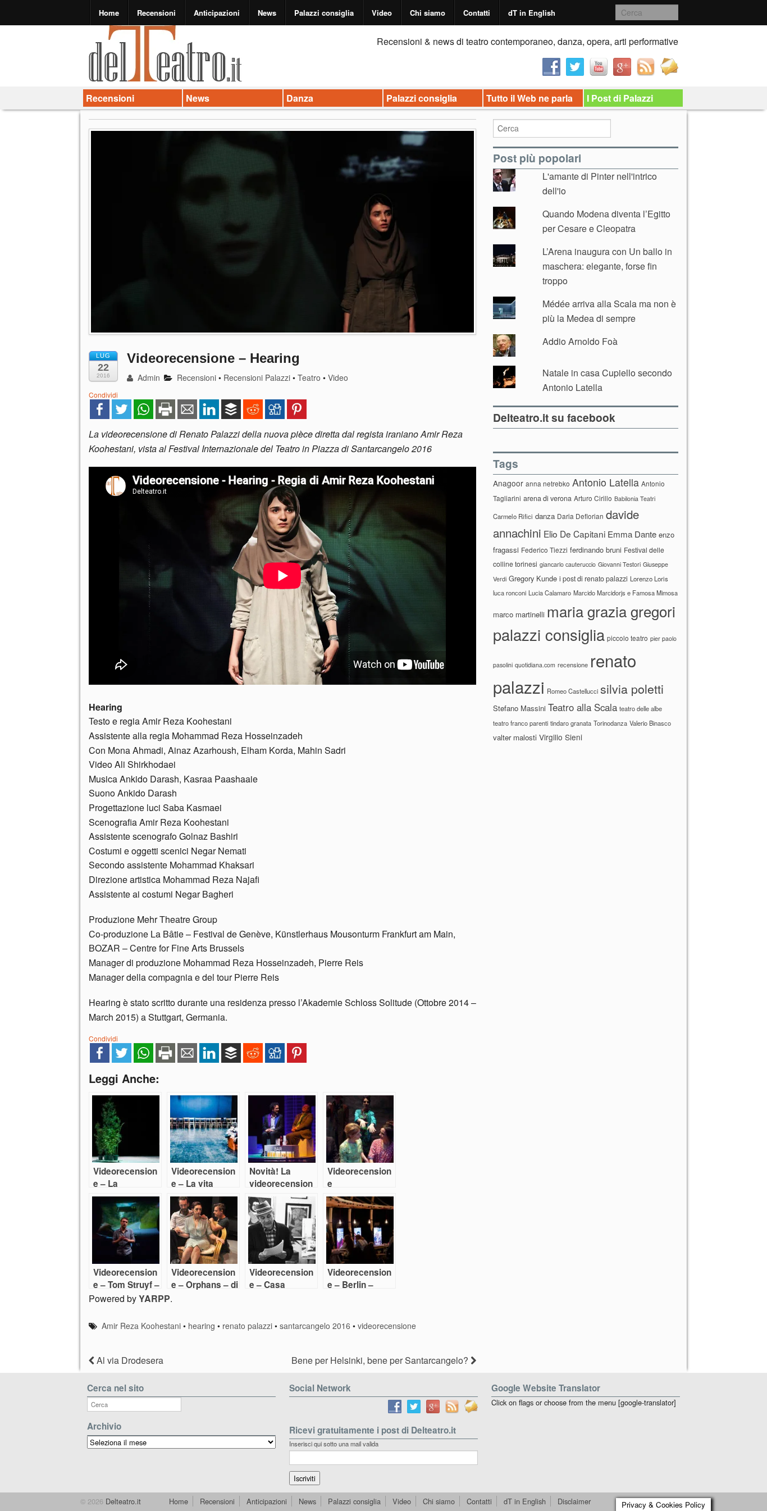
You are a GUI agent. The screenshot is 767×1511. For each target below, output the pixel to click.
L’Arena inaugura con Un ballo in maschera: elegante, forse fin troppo (607, 265)
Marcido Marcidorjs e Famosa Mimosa (625, 592)
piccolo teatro (627, 638)
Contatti (476, 12)
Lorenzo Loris (649, 578)
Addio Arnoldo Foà (580, 341)
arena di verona (547, 498)
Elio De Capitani (574, 533)
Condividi (103, 394)
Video (382, 12)
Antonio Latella (605, 482)
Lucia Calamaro (549, 592)
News (267, 12)
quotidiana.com (535, 665)
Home (109, 12)
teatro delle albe (640, 708)
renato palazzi (247, 1325)
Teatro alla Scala (582, 707)
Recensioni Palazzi (256, 377)
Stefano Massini (519, 708)
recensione (573, 664)
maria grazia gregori (611, 610)
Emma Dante (632, 534)
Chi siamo (427, 12)
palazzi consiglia (549, 634)
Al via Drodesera (128, 1360)
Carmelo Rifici (513, 516)
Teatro (309, 377)
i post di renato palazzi (593, 579)
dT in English (531, 12)
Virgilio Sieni (560, 737)
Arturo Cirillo (593, 498)
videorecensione (387, 1325)
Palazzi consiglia (324, 12)
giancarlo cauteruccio (568, 564)
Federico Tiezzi (544, 549)
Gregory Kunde (533, 578)
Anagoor (508, 483)
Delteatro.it (122, 1501)
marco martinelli (519, 614)
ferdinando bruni (596, 549)
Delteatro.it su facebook (554, 417)
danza (545, 516)
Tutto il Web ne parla (529, 98)
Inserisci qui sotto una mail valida (333, 1443)
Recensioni (156, 12)
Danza (299, 98)
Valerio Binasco (650, 722)
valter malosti (515, 737)
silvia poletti (632, 688)
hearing (201, 1325)
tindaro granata (570, 722)
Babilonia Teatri (634, 498)
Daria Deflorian (580, 516)
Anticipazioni (217, 12)
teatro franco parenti (520, 722)
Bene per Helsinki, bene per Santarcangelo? (381, 1360)
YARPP (154, 1298)
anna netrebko (548, 483)
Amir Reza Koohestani (141, 1325)
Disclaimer (574, 1501)
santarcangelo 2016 (315, 1325)
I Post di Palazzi (620, 98)
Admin (147, 377)
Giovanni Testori (619, 564)
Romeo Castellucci (572, 690)
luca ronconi (509, 592)
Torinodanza (610, 722)
